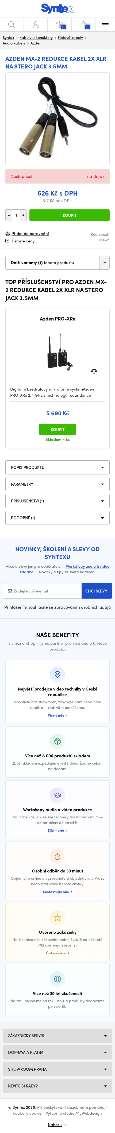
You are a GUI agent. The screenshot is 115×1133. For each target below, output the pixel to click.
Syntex (8, 37)
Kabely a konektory (36, 37)
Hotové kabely (70, 37)
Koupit (69, 215)
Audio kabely (14, 43)
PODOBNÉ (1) (23, 518)
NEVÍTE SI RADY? (23, 1086)
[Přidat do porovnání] (94, 371)
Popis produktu (27, 467)
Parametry (22, 484)
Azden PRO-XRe (57, 318)
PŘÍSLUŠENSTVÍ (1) (27, 501)
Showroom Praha (27, 1069)
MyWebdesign (89, 1113)
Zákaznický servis (26, 1035)
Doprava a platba (25, 1052)
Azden (35, 43)
